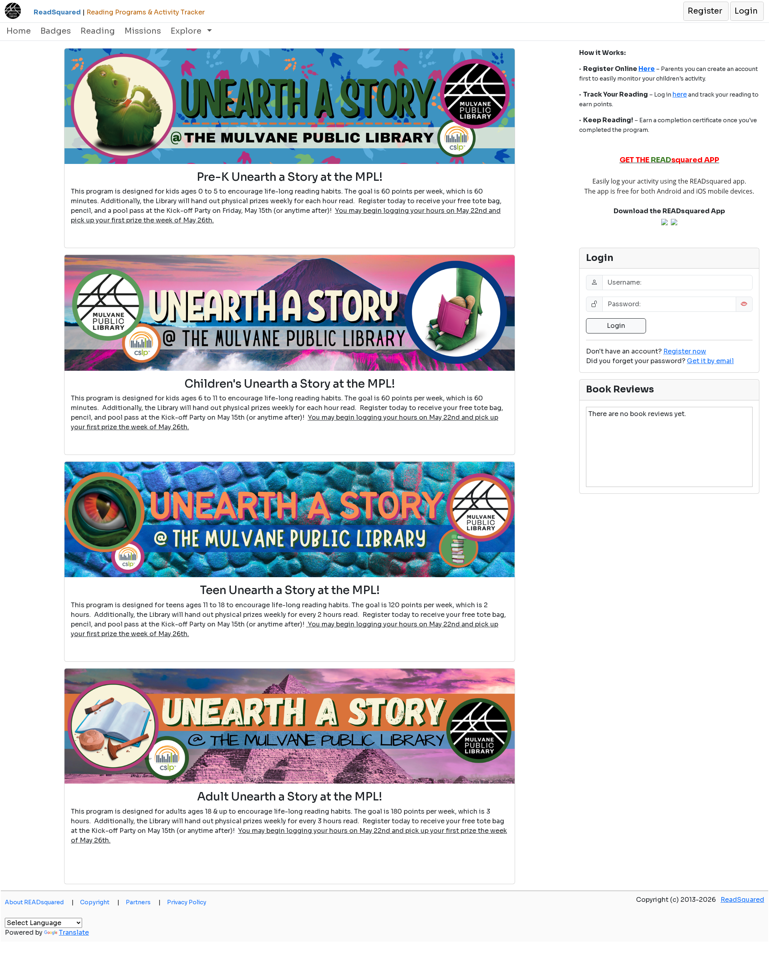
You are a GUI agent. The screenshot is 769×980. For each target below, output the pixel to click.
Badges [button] (55, 31)
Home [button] (18, 31)
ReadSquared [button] (742, 899)
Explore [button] (187, 31)
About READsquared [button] (39, 902)
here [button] (679, 94)
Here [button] (646, 69)
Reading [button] (98, 31)
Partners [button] (143, 902)
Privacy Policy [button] (186, 902)
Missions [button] (143, 31)
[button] (705, 11)
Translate (74, 932)
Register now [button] (684, 351)
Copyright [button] (99, 902)
